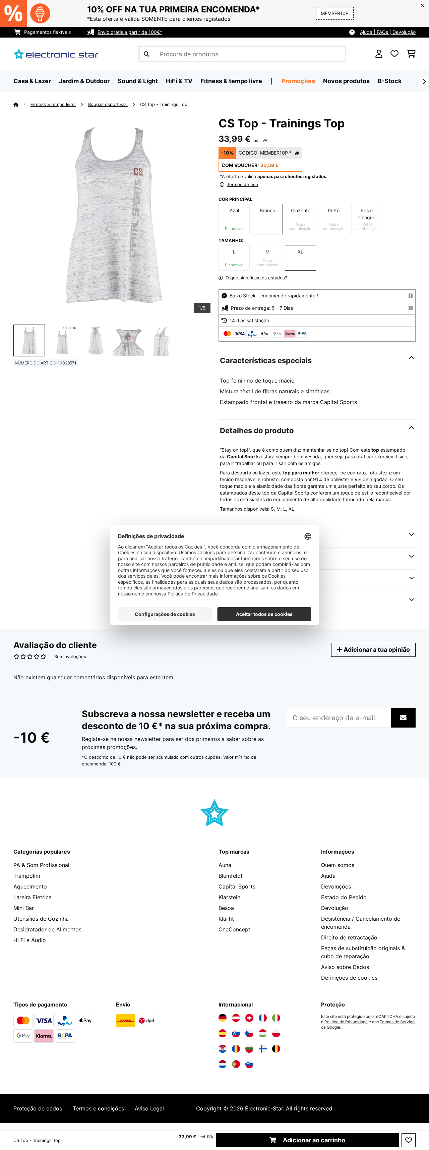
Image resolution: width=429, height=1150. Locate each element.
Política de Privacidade (346, 1022)
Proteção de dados (37, 1108)
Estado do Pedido (344, 897)
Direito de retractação (349, 937)
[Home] (21, 104)
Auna (225, 865)
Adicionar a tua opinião (376, 649)
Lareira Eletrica (32, 897)
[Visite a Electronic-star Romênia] (236, 1049)
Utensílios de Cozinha (41, 918)
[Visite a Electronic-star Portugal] (236, 1064)
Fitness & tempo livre (53, 104)
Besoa (226, 908)
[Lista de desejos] (394, 54)
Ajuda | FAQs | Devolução (388, 32)
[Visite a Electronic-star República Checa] (249, 1033)
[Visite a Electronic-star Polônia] (276, 1033)
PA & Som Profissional (41, 865)
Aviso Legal (149, 1108)
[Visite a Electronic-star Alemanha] (223, 1018)
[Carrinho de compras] (411, 54)
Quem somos (337, 865)
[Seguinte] (424, 81)
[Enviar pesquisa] (146, 54)
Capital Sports (237, 886)
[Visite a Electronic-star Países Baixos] (223, 1064)
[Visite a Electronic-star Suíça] (249, 1018)
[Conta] (378, 54)
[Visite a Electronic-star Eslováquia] (236, 1033)
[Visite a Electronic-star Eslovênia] (249, 1064)
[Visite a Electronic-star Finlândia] (263, 1049)
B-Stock (390, 80)
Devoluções (336, 886)
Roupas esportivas (108, 104)
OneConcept (234, 929)
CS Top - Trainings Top (163, 104)
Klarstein (229, 897)
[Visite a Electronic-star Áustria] (236, 1018)
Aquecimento (30, 886)
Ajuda (328, 875)
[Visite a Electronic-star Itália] (276, 1018)
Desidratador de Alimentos (47, 929)
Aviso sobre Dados (345, 967)
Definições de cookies (349, 977)
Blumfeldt (231, 875)
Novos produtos (346, 80)
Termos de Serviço (397, 1022)
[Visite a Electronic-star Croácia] (223, 1049)
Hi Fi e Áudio (29, 940)
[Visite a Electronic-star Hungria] (263, 1033)
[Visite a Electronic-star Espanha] (223, 1033)
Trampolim (26, 875)
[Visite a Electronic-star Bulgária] (249, 1049)
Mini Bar (23, 908)
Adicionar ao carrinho (313, 1140)
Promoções (298, 80)
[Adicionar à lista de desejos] (409, 1140)
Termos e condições (98, 1108)
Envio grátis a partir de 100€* (130, 32)
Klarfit (226, 918)
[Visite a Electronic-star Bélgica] (276, 1049)
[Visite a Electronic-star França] (263, 1018)
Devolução (334, 908)
